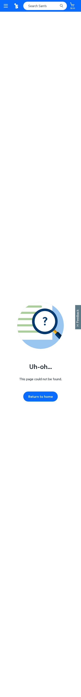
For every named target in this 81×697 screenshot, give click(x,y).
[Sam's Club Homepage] (16, 6)
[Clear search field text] (56, 6)
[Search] (61, 6)
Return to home (40, 396)
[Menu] (6, 6)
